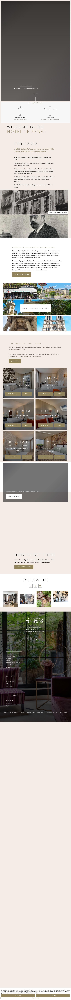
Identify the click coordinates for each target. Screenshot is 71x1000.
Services (8, 658)
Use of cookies (40, 712)
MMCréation (22, 712)
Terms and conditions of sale (54, 712)
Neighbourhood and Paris (13, 662)
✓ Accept (18, 995)
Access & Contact (11, 665)
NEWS (8, 667)
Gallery (8, 660)
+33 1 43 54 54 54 (26, 85)
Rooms (8, 654)
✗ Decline (53, 995)
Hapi (10, 712)
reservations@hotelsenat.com (27, 88)
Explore (35, 94)
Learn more (35, 998)
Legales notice (31, 712)
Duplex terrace (10, 656)
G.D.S (65, 712)
